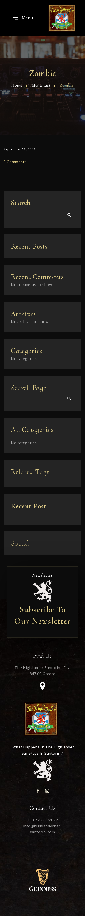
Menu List (41, 85)
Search (21, 202)
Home (16, 85)
